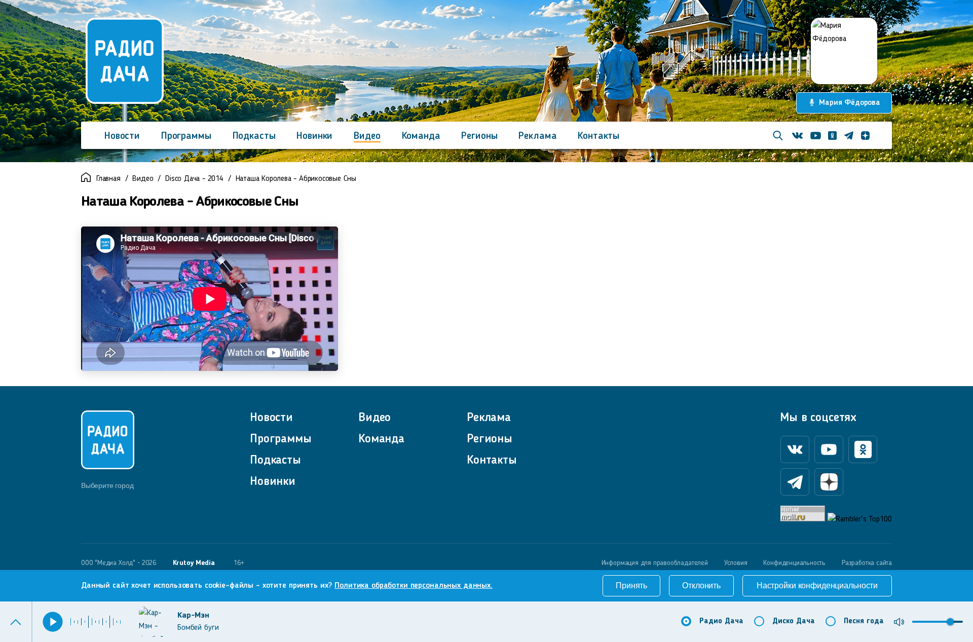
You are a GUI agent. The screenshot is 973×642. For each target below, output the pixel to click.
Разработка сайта (867, 563)
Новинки (314, 136)
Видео (367, 136)
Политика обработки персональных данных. (413, 586)
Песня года (864, 621)
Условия (735, 563)
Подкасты (254, 136)
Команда (421, 136)
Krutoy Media (194, 563)
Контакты (598, 136)
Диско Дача (793, 621)
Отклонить (701, 585)
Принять (631, 585)
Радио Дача (721, 621)
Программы (186, 136)
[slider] (950, 621)
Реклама (537, 136)
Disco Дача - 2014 (194, 179)
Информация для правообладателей (655, 563)
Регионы (479, 136)
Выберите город (107, 485)
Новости (122, 136)
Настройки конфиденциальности (817, 585)
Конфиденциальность (794, 563)
